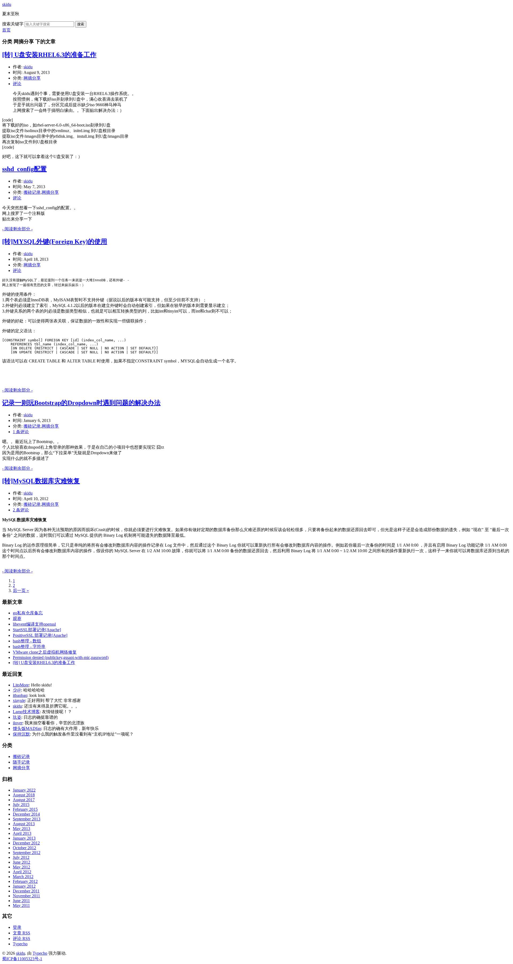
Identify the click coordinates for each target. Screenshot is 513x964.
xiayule (19, 700)
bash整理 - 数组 (27, 641)
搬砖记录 (32, 192)
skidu (6, 4)
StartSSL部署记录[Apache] (37, 629)
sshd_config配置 (24, 168)
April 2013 (22, 833)
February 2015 (25, 809)
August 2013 (24, 823)
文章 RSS (21, 933)
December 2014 (26, 814)
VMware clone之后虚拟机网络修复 (45, 652)
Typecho (20, 944)
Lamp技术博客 (26, 711)
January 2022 (24, 790)
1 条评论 (21, 431)
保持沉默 (21, 734)
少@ (17, 690)
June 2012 (21, 862)
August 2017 (24, 799)
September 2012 (26, 852)
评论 (17, 83)
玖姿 (17, 717)
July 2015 (21, 804)
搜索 (80, 24)
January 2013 (24, 838)
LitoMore (21, 685)
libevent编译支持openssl (34, 624)
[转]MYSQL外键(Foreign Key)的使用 (54, 241)
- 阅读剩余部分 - (17, 229)
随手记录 (21, 762)
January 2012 (24, 886)
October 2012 (24, 848)
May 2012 (21, 867)
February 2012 (25, 881)
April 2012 (22, 872)
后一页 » (21, 590)
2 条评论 (21, 510)
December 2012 (26, 843)
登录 (17, 927)
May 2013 (21, 828)
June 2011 (21, 900)
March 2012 (23, 876)
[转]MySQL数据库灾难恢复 (41, 480)
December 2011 (26, 891)
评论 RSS (21, 938)
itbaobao (20, 695)
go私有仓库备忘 (28, 613)
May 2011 (21, 905)
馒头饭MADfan (27, 728)
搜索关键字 (13, 24)
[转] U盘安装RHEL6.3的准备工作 (49, 54)
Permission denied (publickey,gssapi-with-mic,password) (60, 657)
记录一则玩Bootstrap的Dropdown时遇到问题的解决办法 (81, 402)
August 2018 (24, 795)
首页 (6, 30)
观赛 (17, 618)
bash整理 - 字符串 (29, 646)
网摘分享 (32, 78)
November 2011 (26, 896)
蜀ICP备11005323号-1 (22, 959)
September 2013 (26, 819)
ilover (17, 723)
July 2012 (21, 857)
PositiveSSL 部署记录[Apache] (40, 635)
